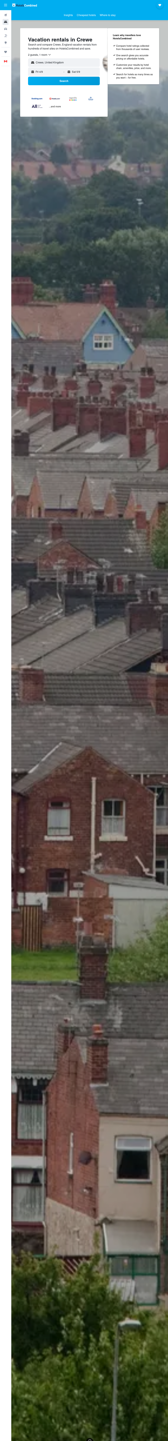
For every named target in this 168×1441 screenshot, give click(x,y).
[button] (5, 5)
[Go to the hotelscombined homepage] (24, 5)
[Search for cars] (5, 29)
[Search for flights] (5, 15)
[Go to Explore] (5, 42)
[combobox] (39, 54)
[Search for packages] (5, 35)
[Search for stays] (5, 22)
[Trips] (5, 52)
